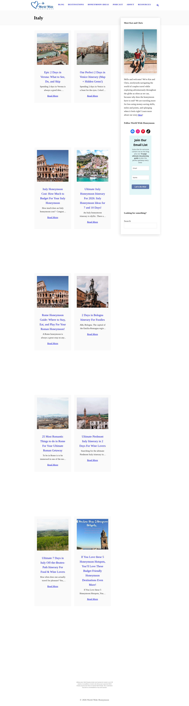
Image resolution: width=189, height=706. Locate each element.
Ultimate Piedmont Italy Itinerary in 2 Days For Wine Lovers (92, 441)
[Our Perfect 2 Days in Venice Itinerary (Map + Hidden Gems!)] (92, 49)
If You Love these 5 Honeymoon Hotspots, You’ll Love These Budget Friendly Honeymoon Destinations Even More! (92, 570)
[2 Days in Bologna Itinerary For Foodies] (92, 292)
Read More (52, 96)
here (140, 115)
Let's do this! (140, 186)
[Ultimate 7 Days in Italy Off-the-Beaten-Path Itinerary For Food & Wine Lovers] (53, 535)
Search (127, 221)
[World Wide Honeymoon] (42, 5)
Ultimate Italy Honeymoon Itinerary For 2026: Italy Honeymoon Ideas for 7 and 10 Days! (92, 198)
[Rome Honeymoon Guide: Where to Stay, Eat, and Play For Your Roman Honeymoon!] (53, 292)
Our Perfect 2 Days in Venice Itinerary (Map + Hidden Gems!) (92, 77)
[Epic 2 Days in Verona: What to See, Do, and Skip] (53, 49)
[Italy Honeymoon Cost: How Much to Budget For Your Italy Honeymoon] (53, 166)
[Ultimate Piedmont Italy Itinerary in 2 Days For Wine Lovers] (92, 413)
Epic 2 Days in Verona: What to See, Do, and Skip (52, 77)
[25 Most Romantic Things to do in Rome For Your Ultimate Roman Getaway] (53, 413)
